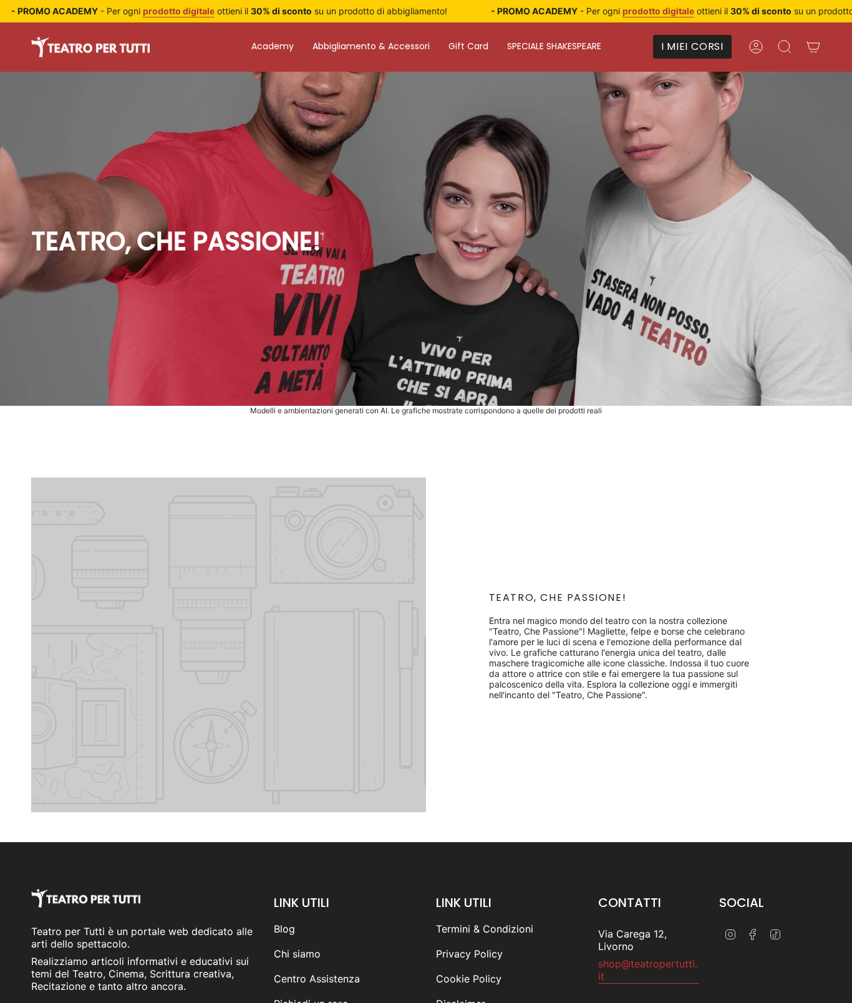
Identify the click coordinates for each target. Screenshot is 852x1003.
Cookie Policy (468, 978)
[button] (272, 47)
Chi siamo (297, 954)
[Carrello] (813, 46)
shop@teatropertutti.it (647, 969)
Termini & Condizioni (484, 929)
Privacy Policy (469, 954)
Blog (284, 929)
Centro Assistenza (317, 978)
